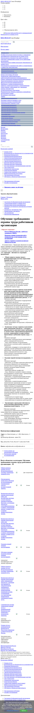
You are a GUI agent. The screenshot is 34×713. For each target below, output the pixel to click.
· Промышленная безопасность (9, 72)
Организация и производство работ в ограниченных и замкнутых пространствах (16, 66)
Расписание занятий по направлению (10, 454)
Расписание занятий (7, 149)
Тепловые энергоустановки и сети (11, 100)
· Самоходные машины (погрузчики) (10, 120)
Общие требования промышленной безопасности (15, 79)
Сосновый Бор (5, 139)
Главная (3, 197)
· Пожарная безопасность (7, 71)
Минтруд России (6, 647)
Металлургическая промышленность (12, 82)
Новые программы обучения (9, 74)
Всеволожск (4, 129)
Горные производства (7, 88)
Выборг (3, 130)
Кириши (3, 135)
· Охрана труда (5, 53)
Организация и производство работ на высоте (14, 58)
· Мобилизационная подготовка (9, 121)
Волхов (3, 127)
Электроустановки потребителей (10, 102)
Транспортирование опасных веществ (12, 81)
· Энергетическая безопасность (9, 98)
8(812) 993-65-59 (5, 1)
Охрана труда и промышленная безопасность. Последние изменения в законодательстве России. (7, 629)
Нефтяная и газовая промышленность (12, 84)
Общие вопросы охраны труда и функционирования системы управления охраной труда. (7, 471)
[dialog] (17, 192)
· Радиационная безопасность (8, 105)
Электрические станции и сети (10, 103)
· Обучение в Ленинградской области (11, 125)
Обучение (9, 197)
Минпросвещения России (8, 646)
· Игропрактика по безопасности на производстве (14, 69)
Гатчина (3, 132)
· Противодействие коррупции (9, 109)
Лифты (3, 96)
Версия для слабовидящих (8, 650)
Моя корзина (4, 46)
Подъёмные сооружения (8, 95)
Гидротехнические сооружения (10, 90)
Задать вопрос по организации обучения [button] (11, 451)
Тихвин (3, 141)
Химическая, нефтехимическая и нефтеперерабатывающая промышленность (14, 77)
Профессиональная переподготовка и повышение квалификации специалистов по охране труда (16, 55)
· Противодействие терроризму (9, 110)
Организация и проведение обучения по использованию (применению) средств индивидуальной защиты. (7, 483)
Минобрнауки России (7, 649)
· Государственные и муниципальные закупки (13, 112)
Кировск (3, 136)
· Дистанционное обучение (8, 123)
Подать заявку (5, 49)
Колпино (3, 138)
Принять (24, 710)
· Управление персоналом (7, 116)
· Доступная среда (5, 114)
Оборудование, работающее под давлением (14, 87)
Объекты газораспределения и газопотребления (15, 85)
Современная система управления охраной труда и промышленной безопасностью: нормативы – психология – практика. (7, 610)
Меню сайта (4, 198)
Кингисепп (4, 133)
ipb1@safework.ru (6, 43)
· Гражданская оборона (7, 118)
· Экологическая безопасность (9, 107)
